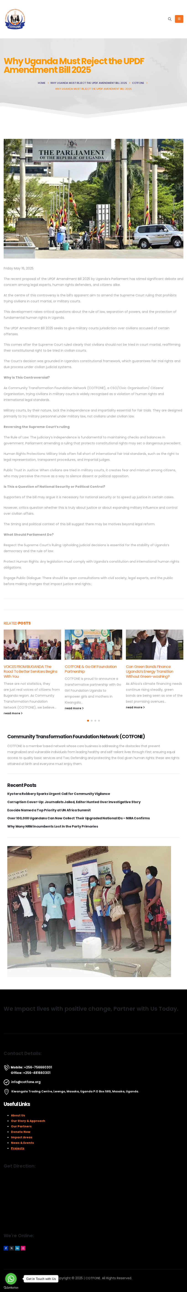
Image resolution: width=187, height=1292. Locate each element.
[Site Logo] (15, 19)
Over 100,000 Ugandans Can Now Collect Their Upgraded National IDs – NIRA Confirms (78, 818)
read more (12, 713)
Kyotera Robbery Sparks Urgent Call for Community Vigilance (58, 794)
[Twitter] (11, 1248)
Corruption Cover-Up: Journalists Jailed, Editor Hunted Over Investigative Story (73, 802)
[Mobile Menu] (179, 19)
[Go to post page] (32, 644)
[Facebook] (6, 1248)
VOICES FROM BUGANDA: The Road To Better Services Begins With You (30, 671)
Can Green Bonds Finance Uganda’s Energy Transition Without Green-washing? (149, 671)
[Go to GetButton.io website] (11, 1287)
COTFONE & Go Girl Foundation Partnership (91, 669)
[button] (170, 19)
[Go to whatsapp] (11, 1278)
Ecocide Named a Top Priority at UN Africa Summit (49, 810)
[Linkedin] (17, 1248)
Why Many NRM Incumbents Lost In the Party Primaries (52, 826)
